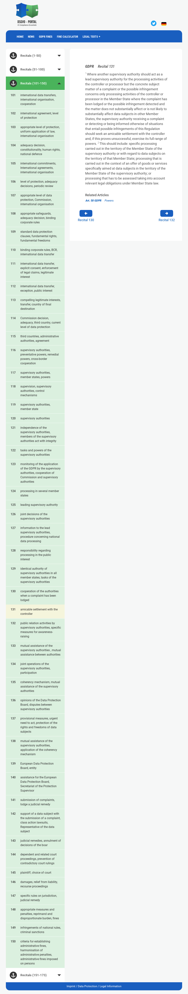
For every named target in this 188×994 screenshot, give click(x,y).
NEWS (31, 36)
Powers (100, 200)
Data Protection (87, 986)
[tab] (35, 56)
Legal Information (110, 986)
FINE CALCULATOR (67, 36)
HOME (20, 36)
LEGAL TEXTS (90, 36)
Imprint (71, 986)
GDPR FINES (46, 36)
